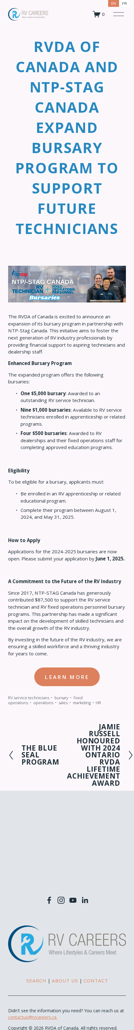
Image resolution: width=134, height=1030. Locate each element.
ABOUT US (65, 980)
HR (98, 702)
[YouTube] (73, 900)
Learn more (67, 677)
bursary (61, 697)
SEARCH (36, 980)
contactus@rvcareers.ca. (32, 1017)
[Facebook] (49, 900)
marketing (82, 702)
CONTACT (96, 980)
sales (63, 702)
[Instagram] (61, 900)
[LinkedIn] (85, 900)
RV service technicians (28, 697)
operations (43, 702)
